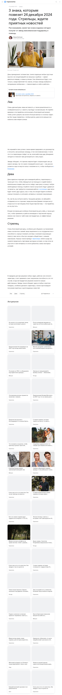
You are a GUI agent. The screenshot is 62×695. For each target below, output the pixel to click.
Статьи (20, 6)
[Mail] (5, 2)
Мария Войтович (18, 37)
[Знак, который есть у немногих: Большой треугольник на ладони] (43, 584)
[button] (31, 54)
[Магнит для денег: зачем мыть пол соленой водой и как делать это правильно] (43, 341)
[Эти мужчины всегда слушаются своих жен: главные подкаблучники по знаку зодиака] (19, 390)
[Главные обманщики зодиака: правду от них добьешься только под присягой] (43, 463)
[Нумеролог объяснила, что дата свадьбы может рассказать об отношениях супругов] (43, 633)
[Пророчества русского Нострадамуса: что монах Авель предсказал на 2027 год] (19, 414)
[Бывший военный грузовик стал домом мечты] (19, 681)
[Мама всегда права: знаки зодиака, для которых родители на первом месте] (19, 633)
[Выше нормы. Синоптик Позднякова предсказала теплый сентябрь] (43, 536)
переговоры (36, 238)
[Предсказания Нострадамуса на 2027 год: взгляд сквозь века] (19, 341)
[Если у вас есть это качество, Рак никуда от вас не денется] (19, 560)
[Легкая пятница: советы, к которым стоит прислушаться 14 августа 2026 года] (43, 511)
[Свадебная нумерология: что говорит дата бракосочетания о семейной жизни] (43, 438)
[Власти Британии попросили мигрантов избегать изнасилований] (43, 609)
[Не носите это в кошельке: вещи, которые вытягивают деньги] (19, 317)
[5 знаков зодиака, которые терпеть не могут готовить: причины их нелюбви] (43, 414)
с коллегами (42, 189)
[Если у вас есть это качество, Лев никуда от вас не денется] (43, 681)
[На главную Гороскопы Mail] (10, 2)
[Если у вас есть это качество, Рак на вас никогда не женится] (19, 487)
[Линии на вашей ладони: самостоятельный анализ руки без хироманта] (43, 657)
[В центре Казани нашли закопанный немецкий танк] (19, 463)
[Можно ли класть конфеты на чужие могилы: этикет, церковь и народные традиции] (19, 536)
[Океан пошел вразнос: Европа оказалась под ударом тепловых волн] (19, 584)
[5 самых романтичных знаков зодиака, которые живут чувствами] (43, 487)
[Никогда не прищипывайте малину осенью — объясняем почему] (43, 366)
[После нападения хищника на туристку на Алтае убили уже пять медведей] (43, 317)
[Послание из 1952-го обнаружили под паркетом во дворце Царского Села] (19, 366)
